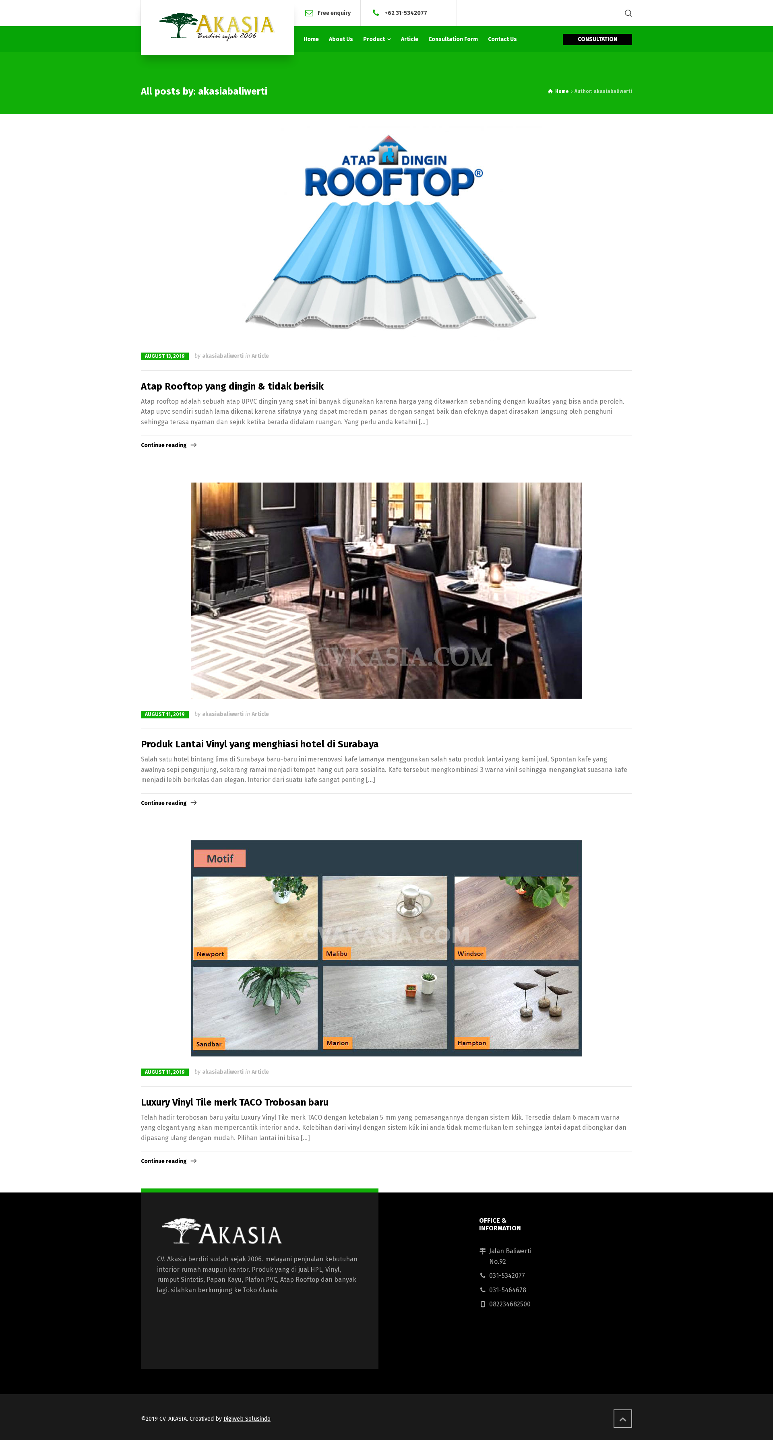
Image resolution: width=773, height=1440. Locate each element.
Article (260, 356)
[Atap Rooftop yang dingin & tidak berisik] (386, 232)
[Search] (627, 13)
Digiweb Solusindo (247, 1418)
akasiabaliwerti (223, 356)
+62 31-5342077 (405, 12)
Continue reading (164, 445)
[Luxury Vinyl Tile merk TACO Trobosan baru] (386, 948)
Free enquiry (334, 12)
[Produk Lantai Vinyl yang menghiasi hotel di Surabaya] (386, 591)
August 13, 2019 (165, 356)
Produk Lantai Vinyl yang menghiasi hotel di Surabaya (260, 744)
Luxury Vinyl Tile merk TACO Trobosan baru (235, 1102)
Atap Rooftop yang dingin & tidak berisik (232, 386)
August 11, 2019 (165, 714)
